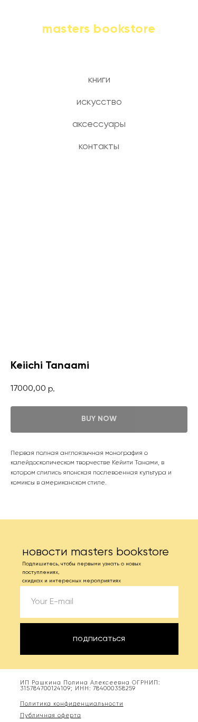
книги (99, 80)
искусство (99, 102)
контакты (99, 146)
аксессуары (99, 124)
